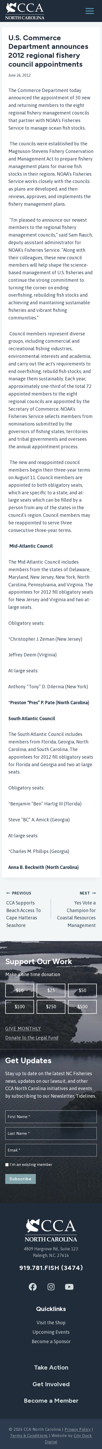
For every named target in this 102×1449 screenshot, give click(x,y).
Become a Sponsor (51, 1341)
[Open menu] (92, 10)
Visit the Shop (51, 1322)
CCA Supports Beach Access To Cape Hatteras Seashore (23, 909)
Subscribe (20, 1178)
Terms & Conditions (29, 1435)
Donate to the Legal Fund (31, 1037)
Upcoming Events (51, 1332)
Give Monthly (23, 1028)
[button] (19, 991)
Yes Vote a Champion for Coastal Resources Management (76, 909)
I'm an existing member (31, 1164)
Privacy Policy (77, 1429)
